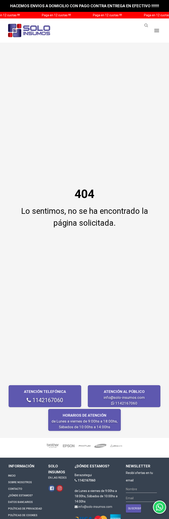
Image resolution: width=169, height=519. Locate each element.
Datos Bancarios (20, 502)
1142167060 (47, 400)
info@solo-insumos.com (124, 397)
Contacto (15, 488)
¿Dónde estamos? (20, 495)
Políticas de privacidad (25, 508)
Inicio (12, 475)
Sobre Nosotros (20, 482)
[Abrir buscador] (146, 27)
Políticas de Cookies (22, 515)
